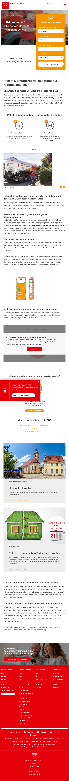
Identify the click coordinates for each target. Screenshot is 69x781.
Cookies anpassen (49, 746)
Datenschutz (29, 738)
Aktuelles (56, 673)
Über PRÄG (57, 670)
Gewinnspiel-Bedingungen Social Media (27, 746)
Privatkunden (6, 670)
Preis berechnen (51, 64)
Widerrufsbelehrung (34, 432)
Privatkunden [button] (51, 4)
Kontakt (38, 687)
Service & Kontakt (7, 690)
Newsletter (16, 732)
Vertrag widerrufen (8, 694)
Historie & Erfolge (59, 682)
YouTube (56, 732)
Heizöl (3, 679)
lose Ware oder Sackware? (47, 27)
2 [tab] (35, 149)
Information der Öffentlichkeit (41, 741)
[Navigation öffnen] (65, 4)
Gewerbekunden (25, 670)
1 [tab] (33, 149)
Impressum (60, 738)
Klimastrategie (24, 690)
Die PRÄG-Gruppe (59, 679)
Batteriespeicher (24, 720)
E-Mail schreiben (34, 410)
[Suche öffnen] (61, 3)
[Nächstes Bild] (64, 187)
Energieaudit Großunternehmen (25, 700)
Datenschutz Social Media (45, 738)
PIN (37, 673)
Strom (3, 682)
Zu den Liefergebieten (18, 500)
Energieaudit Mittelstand (23, 705)
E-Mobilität (5, 687)
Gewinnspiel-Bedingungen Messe (44, 744)
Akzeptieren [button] (34, 349)
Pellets (3, 676)
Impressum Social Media (20, 741)
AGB (34, 429)
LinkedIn (43, 732)
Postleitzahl (42, 36)
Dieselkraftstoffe (24, 685)
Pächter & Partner (42, 682)
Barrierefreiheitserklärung (14, 738)
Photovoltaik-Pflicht (26, 718)
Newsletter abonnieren (17, 659)
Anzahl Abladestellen (45, 54)
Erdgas (3, 673)
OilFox (3, 685)
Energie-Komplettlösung (24, 711)
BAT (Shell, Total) (42, 679)
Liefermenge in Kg (44, 45)
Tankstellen (40, 670)
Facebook (36, 735)
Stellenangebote (58, 676)
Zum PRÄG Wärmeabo (17, 569)
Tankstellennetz (41, 685)
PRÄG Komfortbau (59, 685)
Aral (37, 676)
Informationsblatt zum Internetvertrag (34, 426)
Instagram (30, 732)
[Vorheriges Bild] (61, 187)
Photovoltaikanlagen (26, 715)
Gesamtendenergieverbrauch (26, 694)
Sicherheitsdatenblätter (21, 744)
